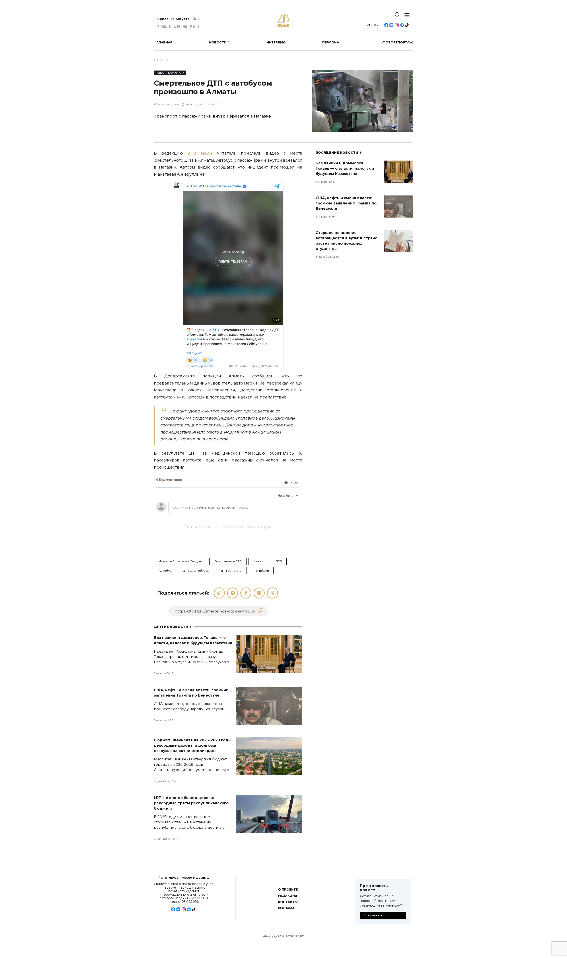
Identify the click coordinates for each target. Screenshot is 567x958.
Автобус (165, 570)
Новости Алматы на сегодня (181, 561)
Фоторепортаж (397, 42)
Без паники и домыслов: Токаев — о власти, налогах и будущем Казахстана (345, 168)
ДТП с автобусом (196, 570)
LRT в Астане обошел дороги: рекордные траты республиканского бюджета (191, 803)
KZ (376, 25)
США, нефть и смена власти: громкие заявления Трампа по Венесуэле (346, 203)
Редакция (287, 895)
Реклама (286, 908)
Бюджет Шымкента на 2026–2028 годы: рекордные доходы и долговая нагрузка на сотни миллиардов (193, 745)
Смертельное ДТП (228, 561)
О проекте (288, 889)
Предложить (373, 915)
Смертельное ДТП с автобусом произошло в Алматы (213, 87)
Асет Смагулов (168, 104)
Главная (164, 42)
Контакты (288, 902)
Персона (330, 42)
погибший (261, 570)
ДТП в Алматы (231, 570)
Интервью (276, 42)
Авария (258, 561)
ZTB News (200, 153)
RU (369, 25)
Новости (217, 42)
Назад (162, 60)
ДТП (279, 561)
